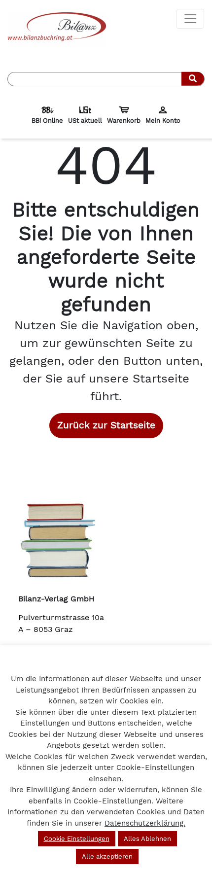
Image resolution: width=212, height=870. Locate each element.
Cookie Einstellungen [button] (76, 838)
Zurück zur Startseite (106, 425)
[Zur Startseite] (56, 29)
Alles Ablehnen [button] (147, 838)
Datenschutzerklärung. (145, 823)
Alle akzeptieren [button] (107, 856)
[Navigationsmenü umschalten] (190, 19)
